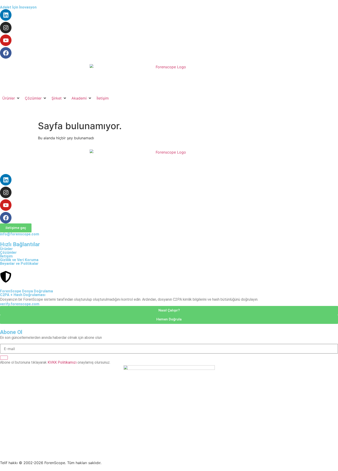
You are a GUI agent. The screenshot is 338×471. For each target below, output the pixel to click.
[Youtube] (5, 40)
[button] (11, 98)
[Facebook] (5, 53)
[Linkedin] (5, 15)
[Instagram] (5, 27)
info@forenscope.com (19, 234)
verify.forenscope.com (19, 304)
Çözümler (8, 252)
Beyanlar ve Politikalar (19, 263)
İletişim (6, 256)
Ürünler (6, 249)
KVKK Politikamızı (62, 362)
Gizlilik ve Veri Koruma (19, 260)
